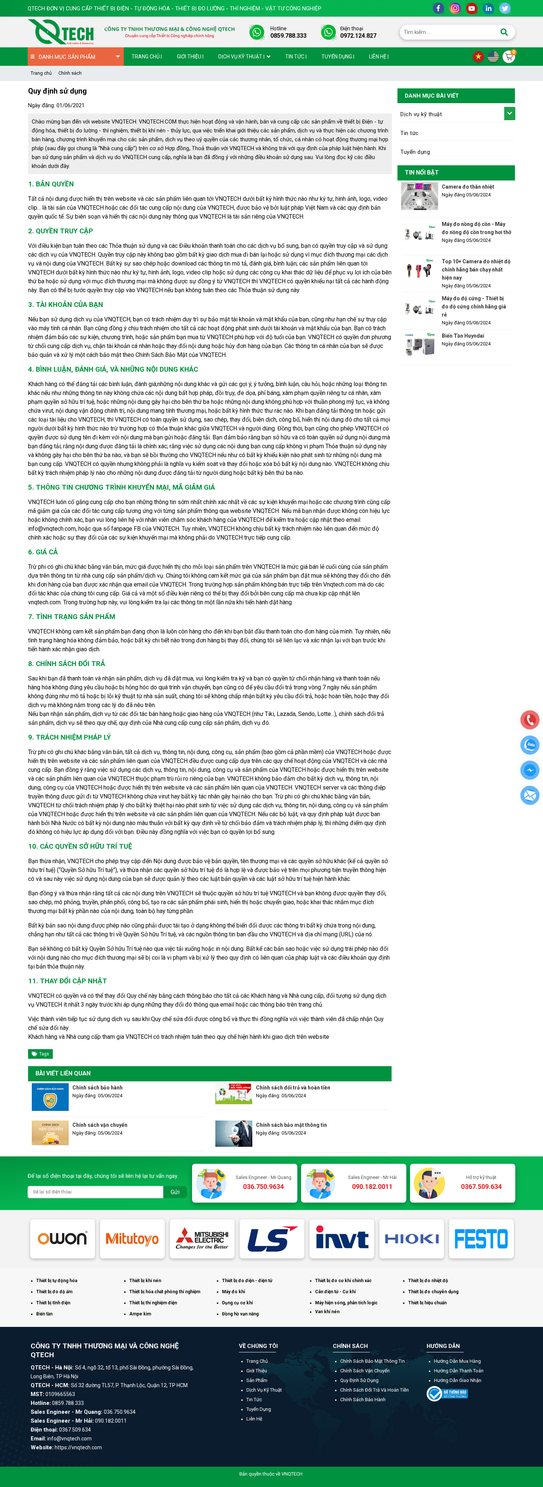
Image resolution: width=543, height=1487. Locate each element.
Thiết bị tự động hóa (56, 1280)
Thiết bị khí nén (145, 1280)
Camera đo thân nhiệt (468, 187)
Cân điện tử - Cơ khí (335, 1291)
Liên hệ (254, 1419)
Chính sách (70, 73)
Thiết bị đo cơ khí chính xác (343, 1280)
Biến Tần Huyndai (463, 336)
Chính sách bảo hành (97, 1088)
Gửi (175, 1192)
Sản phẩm (256, 1380)
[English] (495, 56)
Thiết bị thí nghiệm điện (153, 1302)
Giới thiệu (256, 1370)
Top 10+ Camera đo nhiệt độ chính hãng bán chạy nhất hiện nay (476, 269)
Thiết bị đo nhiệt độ (428, 1280)
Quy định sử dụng (359, 1380)
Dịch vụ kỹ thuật (421, 114)
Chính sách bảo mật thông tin (291, 1125)
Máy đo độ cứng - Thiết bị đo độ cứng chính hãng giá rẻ (474, 306)
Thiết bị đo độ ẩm (54, 1291)
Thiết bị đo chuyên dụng (433, 1291)
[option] (63, 1239)
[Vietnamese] (480, 56)
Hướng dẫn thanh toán (459, 1370)
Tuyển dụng (415, 152)
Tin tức (409, 133)
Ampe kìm (140, 1314)
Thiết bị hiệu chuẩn (427, 1302)
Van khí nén (327, 1311)
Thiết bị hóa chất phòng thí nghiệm (164, 1291)
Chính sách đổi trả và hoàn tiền (293, 1088)
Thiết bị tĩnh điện (53, 1302)
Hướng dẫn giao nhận (457, 1380)
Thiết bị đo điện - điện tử (247, 1280)
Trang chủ (41, 73)
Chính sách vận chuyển (99, 1125)
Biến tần (44, 1314)
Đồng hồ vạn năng (240, 1314)
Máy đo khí (233, 1291)
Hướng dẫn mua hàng (457, 1361)
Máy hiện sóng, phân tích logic (346, 1302)
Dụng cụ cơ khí (237, 1302)
